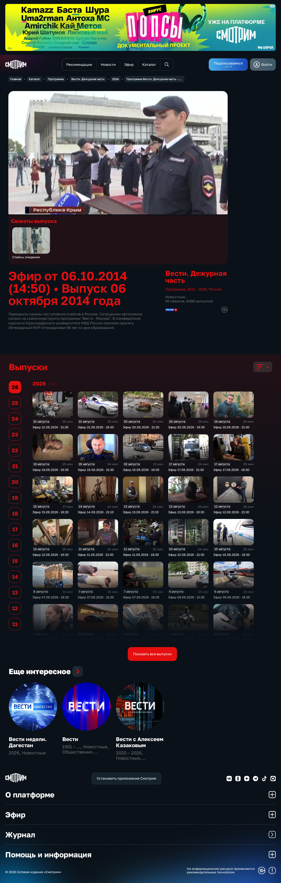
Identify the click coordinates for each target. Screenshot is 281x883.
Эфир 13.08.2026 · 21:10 (141, 512)
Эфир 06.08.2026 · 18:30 (231, 597)
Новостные (175, 297)
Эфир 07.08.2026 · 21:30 (96, 597)
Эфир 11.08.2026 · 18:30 (141, 554)
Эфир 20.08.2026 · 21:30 (141, 427)
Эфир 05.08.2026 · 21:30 (50, 640)
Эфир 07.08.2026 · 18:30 (141, 597)
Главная (15, 79)
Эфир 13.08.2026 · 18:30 (186, 512)
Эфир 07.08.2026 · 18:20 (50, 597)
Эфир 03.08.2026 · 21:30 (231, 640)
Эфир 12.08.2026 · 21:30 (231, 512)
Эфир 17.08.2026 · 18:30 (231, 470)
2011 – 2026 (197, 289)
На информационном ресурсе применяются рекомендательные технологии (221, 870)
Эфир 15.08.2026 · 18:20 (50, 512)
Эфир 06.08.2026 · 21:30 (186, 597)
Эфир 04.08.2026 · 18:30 (186, 640)
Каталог (34, 79)
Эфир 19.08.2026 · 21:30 (231, 427)
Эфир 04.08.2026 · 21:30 (141, 640)
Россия (215, 289)
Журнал (20, 834)
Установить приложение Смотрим (126, 778)
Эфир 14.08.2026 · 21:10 (96, 512)
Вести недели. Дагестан (28, 742)
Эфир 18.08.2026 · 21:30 (96, 470)
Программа (56, 79)
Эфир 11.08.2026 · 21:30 (95, 554)
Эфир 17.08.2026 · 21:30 (186, 470)
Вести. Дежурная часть (87, 79)
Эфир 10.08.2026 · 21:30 (186, 554)
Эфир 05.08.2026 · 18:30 (96, 640)
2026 (53, 383)
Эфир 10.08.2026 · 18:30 (231, 554)
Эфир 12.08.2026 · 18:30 (50, 554)
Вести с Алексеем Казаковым (139, 742)
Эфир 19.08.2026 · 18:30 (50, 470)
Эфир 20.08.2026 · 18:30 (186, 427)
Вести (70, 739)
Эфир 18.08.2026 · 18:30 (141, 470)
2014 (115, 79)
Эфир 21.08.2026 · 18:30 (96, 427)
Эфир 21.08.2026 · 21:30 (50, 427)
